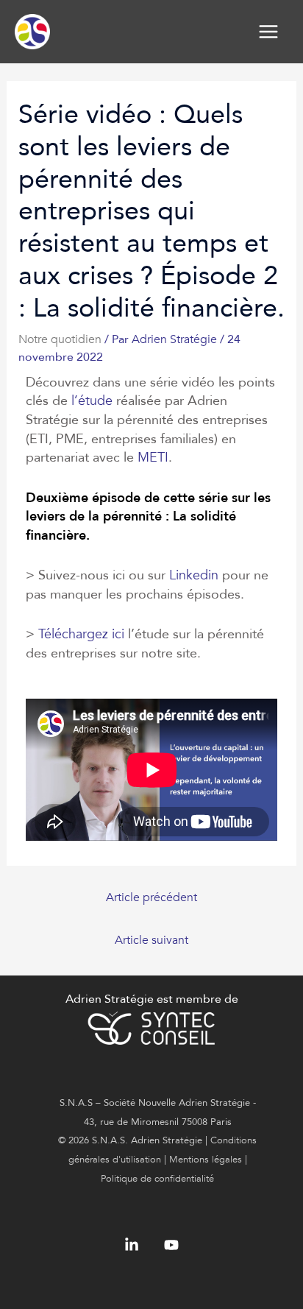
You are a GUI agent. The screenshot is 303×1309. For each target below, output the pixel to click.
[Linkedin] (131, 1245)
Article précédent (151, 897)
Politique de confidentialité (157, 1178)
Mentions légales (205, 1159)
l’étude (92, 401)
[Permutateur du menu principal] (268, 32)
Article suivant (151, 940)
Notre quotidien (59, 339)
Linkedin (193, 575)
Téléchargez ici (81, 634)
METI (153, 457)
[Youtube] (171, 1245)
